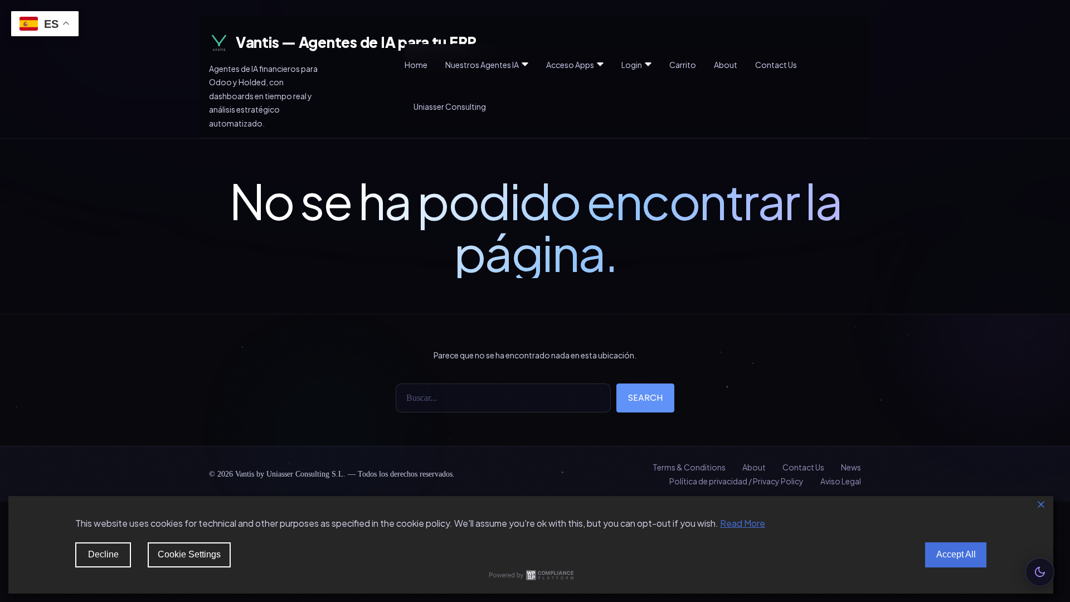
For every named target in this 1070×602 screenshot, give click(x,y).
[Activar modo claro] (1039, 571)
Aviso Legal (840, 481)
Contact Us (803, 467)
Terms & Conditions (689, 467)
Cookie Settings (189, 554)
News (851, 467)
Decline (103, 554)
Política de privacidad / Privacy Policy (736, 481)
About (754, 467)
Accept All (956, 554)
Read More (742, 523)
